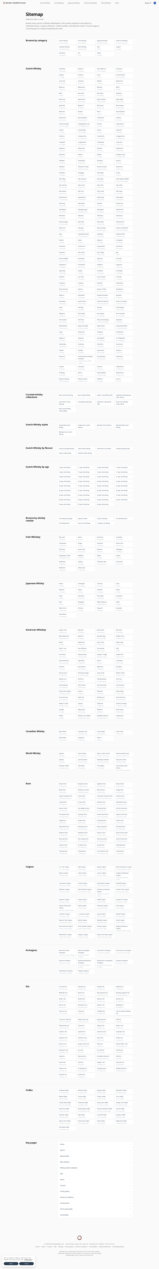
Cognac (118, 47)
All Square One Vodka (64, 1123)
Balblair (99, 81)
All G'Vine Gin (81, 1028)
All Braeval (81, 114)
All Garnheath (100, 175)
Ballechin (62, 87)
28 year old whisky (102, 486)
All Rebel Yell (81, 699)
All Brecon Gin (62, 1007)
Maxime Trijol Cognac (65, 920)
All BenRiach (119, 95)
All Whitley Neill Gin (121, 1071)
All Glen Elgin (100, 181)
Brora (98, 111)
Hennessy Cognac (102, 906)
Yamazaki (119, 608)
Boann (80, 537)
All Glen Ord (81, 193)
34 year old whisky (64, 495)
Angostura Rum (83, 784)
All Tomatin (62, 369)
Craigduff (62, 142)
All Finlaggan (81, 175)
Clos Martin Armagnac (104, 950)
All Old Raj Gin (119, 1052)
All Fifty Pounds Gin (64, 1028)
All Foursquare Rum (64, 817)
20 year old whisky (102, 477)
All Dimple (99, 157)
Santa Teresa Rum (121, 839)
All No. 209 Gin (101, 1052)
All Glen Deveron (82, 181)
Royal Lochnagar (83, 326)
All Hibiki (118, 592)
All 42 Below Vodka (64, 1092)
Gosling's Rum (82, 814)
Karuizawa (100, 596)
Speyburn (62, 338)
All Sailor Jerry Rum (102, 841)
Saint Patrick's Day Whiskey (64, 403)
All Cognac (119, 49)
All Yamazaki (119, 610)
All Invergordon (101, 248)
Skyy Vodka (81, 1115)
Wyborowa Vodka (121, 1121)
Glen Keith (100, 185)
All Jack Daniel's (82, 669)
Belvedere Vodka (121, 1090)
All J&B (118, 255)
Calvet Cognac (82, 873)
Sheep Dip (81, 332)
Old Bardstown (101, 679)
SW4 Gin (118, 1056)
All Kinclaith (119, 261)
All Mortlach (119, 297)
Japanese (74, 3)
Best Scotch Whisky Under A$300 (65, 410)
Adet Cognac (82, 867)
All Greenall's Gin (120, 1034)
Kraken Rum (82, 820)
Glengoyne (100, 209)
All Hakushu (62, 592)
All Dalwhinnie (119, 150)
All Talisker (62, 352)
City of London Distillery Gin (123, 1012)
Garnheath (100, 173)
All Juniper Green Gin (83, 1046)
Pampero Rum (63, 833)
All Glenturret (62, 230)
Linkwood (100, 271)
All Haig (61, 236)
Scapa (61, 332)
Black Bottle (119, 99)
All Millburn (62, 297)
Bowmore (62, 111)
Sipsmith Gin (120, 1062)
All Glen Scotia (100, 193)
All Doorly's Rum (63, 810)
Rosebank (119, 320)
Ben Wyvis (100, 93)
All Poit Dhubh (81, 316)
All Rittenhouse (101, 699)
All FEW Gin (119, 1022)
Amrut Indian (82, 753)
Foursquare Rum (64, 814)
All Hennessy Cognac (102, 908)
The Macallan (101, 356)
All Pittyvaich (62, 316)
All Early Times (101, 644)
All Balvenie (100, 89)
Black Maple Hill (64, 636)
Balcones (81, 630)
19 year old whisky (83, 477)
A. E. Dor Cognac (64, 867)
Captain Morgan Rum (65, 796)
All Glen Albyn (62, 181)
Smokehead (119, 332)
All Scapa (61, 334)
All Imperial (100, 242)
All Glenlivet (81, 218)
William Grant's (82, 379)
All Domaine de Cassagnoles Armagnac (104, 966)
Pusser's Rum (101, 833)
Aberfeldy (62, 69)
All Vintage (61, 712)
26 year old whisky (64, 486)
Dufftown (62, 160)
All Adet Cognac (82, 869)
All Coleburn (62, 138)
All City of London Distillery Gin (124, 1015)
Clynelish (119, 130)
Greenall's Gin (120, 1032)
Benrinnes (62, 99)
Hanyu (80, 590)
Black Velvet (62, 731)
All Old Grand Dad (101, 687)
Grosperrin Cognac (122, 899)
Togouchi (100, 608)
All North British (82, 304)
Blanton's (81, 636)
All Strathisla (81, 346)
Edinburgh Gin (101, 1019)
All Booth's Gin (62, 1001)
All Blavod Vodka (63, 1099)
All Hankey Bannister (83, 236)
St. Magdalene (120, 338)
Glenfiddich (62, 209)
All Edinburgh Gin (101, 1022)
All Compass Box (82, 138)
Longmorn (62, 283)
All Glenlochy (100, 218)
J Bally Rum (62, 820)
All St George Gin (82, 1071)
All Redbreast (62, 564)
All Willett (61, 718)
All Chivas (99, 132)
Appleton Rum (101, 784)
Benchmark (100, 630)
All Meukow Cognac (102, 922)
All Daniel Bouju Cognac (103, 885)
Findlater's (62, 173)
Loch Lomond (101, 277)
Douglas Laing (120, 154)
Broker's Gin (101, 1005)
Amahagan (81, 583)
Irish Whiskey (82, 41)
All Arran (99, 77)
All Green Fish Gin (101, 1034)
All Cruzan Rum (82, 804)
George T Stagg (102, 654)
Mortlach (119, 295)
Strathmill (100, 344)
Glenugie (81, 228)
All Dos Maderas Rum (83, 810)
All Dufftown (62, 163)
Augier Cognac (101, 867)
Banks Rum (62, 790)
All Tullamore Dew (101, 564)
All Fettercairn (119, 169)
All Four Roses (62, 657)
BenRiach (119, 93)
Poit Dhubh (81, 313)
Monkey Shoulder (102, 295)
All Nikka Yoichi (63, 610)
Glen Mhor (119, 185)
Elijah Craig (119, 642)
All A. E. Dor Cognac (64, 869)
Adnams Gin (82, 987)
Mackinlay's (119, 283)
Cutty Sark (119, 142)
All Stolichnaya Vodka (83, 1123)
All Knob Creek (101, 675)
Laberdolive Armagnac (66, 971)
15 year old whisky (83, 472)
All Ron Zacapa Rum (83, 841)
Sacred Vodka (120, 1109)
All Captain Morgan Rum (65, 798)
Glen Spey (119, 191)
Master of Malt (101, 289)
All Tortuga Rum (82, 853)
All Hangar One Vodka (121, 1105)
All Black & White (101, 102)
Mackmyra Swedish (103, 759)
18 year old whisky (64, 477)
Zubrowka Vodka (64, 1127)
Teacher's (119, 350)
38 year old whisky (64, 500)
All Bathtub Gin (120, 989)
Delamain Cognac (64, 889)
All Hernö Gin (100, 1040)
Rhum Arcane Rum (122, 833)
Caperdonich (120, 124)
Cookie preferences (105, 1247)
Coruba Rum (63, 802)
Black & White (101, 99)
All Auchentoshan (120, 77)
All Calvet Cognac (82, 875)
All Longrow (81, 285)
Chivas (99, 130)
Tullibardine (120, 366)
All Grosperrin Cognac (121, 902)
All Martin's (81, 291)
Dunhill (118, 160)
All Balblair (100, 83)
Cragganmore (120, 136)
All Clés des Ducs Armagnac (123, 953)
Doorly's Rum (63, 808)
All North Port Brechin (102, 304)
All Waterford (62, 570)
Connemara (62, 543)
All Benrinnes (62, 102)
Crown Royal (101, 731)
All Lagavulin (119, 267)
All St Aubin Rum (82, 847)
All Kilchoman (81, 261)
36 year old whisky (102, 495)
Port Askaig (100, 313)
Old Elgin (81, 307)
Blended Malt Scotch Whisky (122, 426)
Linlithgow (119, 271)
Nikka (118, 602)
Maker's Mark (120, 673)
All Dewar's (81, 157)
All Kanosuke (81, 598)
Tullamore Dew (101, 562)
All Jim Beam (119, 669)
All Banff (118, 89)
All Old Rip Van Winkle (64, 693)
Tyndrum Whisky (102, 518)
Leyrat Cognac (101, 914)
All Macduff (100, 285)
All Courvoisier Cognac (65, 885)
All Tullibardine (120, 369)
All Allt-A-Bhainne (101, 71)
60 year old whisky (102, 504)
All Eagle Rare (81, 644)
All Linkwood (100, 273)
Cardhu (61, 130)
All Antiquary (119, 71)
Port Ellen (81, 320)
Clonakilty (119, 537)
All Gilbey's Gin (101, 1028)
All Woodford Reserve (102, 718)
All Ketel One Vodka (64, 1111)
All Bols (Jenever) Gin (102, 995)
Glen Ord (81, 191)
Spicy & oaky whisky (65, 453)
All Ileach (80, 242)
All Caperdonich (120, 126)
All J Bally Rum (62, 823)
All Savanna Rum (63, 847)
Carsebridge (82, 130)
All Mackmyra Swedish (103, 762)
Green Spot (81, 549)
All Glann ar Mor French (103, 756)
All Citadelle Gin (101, 1013)
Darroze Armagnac (65, 960)
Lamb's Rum (120, 820)
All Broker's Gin (101, 1007)
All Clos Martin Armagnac (103, 953)
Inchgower (119, 240)
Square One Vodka (64, 1121)
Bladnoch (81, 105)
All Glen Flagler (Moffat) (122, 181)
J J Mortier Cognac (64, 914)
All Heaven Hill (120, 657)
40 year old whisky (102, 500)
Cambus (118, 118)
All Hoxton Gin (119, 1040)
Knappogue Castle (64, 555)
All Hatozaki (100, 592)
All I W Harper (119, 663)
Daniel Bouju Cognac (103, 883)
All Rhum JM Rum (63, 841)
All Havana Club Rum (121, 817)
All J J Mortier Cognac (64, 916)
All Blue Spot (62, 539)
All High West (81, 663)
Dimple (99, 154)
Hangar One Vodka (122, 1102)
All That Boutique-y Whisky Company (85, 362)
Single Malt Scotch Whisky (64, 426)
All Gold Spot (62, 552)
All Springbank (100, 340)
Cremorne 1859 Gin (65, 1019)
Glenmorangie (63, 222)
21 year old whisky (121, 477)
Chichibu (100, 583)
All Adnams (62, 756)
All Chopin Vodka (101, 1099)
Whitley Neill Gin (121, 1068)
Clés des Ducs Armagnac (123, 950)
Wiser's (99, 737)
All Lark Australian (82, 762)
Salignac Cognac (83, 934)
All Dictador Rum (101, 804)
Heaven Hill (119, 654)
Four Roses (62, 654)
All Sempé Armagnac (83, 973)
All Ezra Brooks (101, 651)
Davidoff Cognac (121, 883)
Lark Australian (82, 759)
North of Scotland (121, 301)
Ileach (80, 240)
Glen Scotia (100, 191)
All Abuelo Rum (63, 786)
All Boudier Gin (120, 1001)
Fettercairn (119, 167)
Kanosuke (81, 596)
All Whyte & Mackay (64, 381)
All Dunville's (100, 545)
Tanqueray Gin (101, 1068)
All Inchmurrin (81, 248)
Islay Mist (62, 252)
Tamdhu (80, 350)
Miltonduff (81, 295)
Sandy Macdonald (121, 326)
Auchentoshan (120, 75)
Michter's (81, 679)
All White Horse (120, 375)
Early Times (100, 642)
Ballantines (119, 81)
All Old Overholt (120, 687)
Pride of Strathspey (103, 320)
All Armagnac (62, 55)
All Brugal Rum (120, 792)
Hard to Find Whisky (84, 523)
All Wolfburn (100, 381)
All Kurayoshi (119, 598)
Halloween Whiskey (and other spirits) (123, 396)
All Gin (79, 55)
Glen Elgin (100, 179)
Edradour (62, 167)
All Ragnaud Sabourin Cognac (123, 931)
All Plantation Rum (82, 835)
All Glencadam (120, 199)
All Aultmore (81, 83)
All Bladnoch (81, 108)
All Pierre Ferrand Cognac (65, 928)
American (90, 3)
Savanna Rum (63, 845)
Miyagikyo (81, 602)
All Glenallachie (82, 199)
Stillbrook (100, 703)
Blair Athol (100, 105)
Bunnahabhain (82, 118)
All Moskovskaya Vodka (84, 1111)
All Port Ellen (81, 322)
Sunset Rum (101, 845)
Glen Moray (62, 191)
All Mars (61, 604)
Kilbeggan (119, 549)
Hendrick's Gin (82, 1038)
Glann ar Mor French (103, 753)
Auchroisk (62, 81)
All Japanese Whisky (102, 43)
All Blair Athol (100, 108)
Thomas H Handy (121, 703)
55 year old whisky (83, 504)
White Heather (101, 373)
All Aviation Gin (101, 989)
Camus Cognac (101, 873)
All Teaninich (62, 359)
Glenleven (62, 215)
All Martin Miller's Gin (121, 1046)
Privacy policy (69, 1247)
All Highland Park (120, 236)
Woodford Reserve (102, 716)
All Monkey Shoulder (102, 297)
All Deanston (62, 157)
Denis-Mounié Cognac (85, 889)
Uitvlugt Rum (120, 851)
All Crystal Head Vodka (65, 1105)
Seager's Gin (101, 1062)
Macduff (99, 283)
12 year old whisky (102, 467)
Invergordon (101, 246)
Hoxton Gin (119, 1038)
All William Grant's (82, 381)
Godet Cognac (101, 899)
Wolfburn (100, 379)
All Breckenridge (101, 638)
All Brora (99, 114)
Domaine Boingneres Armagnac (84, 962)
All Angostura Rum (83, 786)
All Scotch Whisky (63, 43)
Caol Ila (99, 124)
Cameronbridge (64, 124)
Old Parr (99, 307)
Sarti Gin (80, 1062)
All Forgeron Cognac (64, 902)
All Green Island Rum (102, 817)
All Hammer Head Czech (122, 756)
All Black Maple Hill (64, 638)
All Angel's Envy (63, 632)
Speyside (81, 338)
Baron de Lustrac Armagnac (64, 951)
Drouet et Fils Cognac (122, 889)
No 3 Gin (80, 1050)
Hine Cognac (120, 906)
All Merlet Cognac (82, 922)
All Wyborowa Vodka (121, 1123)
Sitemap (60, 1247)
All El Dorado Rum (101, 810)
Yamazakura (62, 614)
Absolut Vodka (82, 1090)
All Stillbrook (100, 706)
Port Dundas (63, 320)
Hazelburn (100, 234)
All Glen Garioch (63, 187)
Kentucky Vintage (83, 673)
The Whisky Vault (64, 523)
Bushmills (100, 537)
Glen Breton (62, 737)
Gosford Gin (81, 1032)
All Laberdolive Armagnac (65, 973)
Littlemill (61, 277)
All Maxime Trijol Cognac (65, 922)
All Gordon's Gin (63, 1034)
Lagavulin (119, 264)
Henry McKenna (64, 660)
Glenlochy (100, 215)
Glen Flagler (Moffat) (122, 179)
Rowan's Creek (63, 703)
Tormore (99, 366)
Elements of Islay (83, 167)
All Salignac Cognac (83, 937)
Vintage (61, 709)
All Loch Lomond (101, 279)
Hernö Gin (100, 1038)
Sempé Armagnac (83, 971)
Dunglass (100, 160)
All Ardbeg (61, 77)
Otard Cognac (120, 920)
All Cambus (119, 120)
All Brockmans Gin (82, 1007)
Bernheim (119, 630)
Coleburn (62, 136)
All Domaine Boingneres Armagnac (84, 966)
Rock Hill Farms (121, 697)
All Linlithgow (119, 273)
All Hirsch (99, 663)
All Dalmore (100, 150)
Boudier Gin (119, 999)
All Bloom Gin (81, 995)
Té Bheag (62, 373)
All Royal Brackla (63, 328)
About (43, 1247)
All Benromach (82, 102)
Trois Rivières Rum (102, 851)
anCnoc (118, 379)
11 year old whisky (83, 467)
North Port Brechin (103, 301)
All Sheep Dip (81, 334)
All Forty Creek (120, 734)
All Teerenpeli (81, 768)
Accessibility (93, 1247)
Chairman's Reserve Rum (105, 796)
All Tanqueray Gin (101, 1071)
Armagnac (62, 53)
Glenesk (99, 203)
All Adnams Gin (82, 989)
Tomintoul (81, 366)
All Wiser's (99, 740)
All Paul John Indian (121, 762)
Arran (99, 75)
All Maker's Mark (120, 675)
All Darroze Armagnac (64, 963)
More (117, 3)
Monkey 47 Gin (63, 1050)
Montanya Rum (82, 826)
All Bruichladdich (120, 114)
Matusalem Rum (64, 826)
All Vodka (99, 55)
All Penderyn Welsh (64, 768)
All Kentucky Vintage (83, 675)
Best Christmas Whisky (66, 395)
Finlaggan (81, 173)
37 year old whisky (121, 495)
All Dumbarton (81, 163)
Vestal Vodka (101, 1121)
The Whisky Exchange (65, 518)
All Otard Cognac (120, 922)
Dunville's (100, 543)
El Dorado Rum (101, 808)
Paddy (99, 555)
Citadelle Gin (101, 1011)
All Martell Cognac (121, 916)
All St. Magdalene (120, 340)
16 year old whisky (102, 472)
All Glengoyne (100, 212)
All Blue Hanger (120, 108)
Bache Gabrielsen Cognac (124, 867)
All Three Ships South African (123, 770)
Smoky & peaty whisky (123, 448)
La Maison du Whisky (103, 523)
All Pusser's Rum (101, 835)
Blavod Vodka (63, 1096)
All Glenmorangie (63, 224)
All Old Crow (119, 681)
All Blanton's (81, 638)
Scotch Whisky (63, 41)
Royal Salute (101, 326)
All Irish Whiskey (82, 43)
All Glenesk (100, 206)
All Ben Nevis (81, 95)
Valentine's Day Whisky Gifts (104, 403)
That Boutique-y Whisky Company (85, 358)
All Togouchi (100, 610)
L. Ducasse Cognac (84, 914)
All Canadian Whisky (64, 49)
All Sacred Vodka (120, 1111)
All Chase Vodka (82, 1099)
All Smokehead (120, 334)
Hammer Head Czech (122, 753)
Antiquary (119, 69)
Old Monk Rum (120, 826)
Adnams (61, 753)
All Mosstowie (62, 304)
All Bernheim (119, 632)
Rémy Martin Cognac (65, 934)
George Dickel (82, 654)
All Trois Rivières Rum (102, 853)
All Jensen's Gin (63, 1046)
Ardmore (80, 75)
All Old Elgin (81, 310)
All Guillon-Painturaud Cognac (66, 910)
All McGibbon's (120, 291)
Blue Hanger (120, 105)
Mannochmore (63, 289)
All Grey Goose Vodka (102, 1105)
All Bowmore (62, 114)
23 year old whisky (83, 481)
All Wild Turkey (120, 712)
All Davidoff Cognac (121, 885)
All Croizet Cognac (82, 885)
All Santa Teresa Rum (121, 841)
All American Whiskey (121, 43)
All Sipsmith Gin (120, 1064)
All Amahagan (81, 586)
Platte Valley (120, 691)
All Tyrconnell (119, 564)
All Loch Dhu (81, 279)
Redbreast (62, 562)
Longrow (80, 283)
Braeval (80, 111)
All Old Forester (82, 687)
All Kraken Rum (82, 823)
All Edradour (62, 169)
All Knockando (81, 267)
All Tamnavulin (101, 352)
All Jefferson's (100, 669)
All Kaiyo (61, 598)
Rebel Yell (81, 697)
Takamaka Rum (120, 845)
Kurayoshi (119, 596)
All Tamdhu (81, 352)
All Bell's (61, 95)
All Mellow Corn (63, 681)
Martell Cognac (121, 914)
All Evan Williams (82, 651)
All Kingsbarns (62, 267)
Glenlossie (119, 215)
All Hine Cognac (120, 908)
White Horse (120, 373)
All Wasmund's (82, 712)
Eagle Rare (81, 642)
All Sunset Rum (101, 847)
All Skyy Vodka (81, 1117)
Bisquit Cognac (63, 873)
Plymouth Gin (82, 1056)
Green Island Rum (102, 814)
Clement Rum (120, 796)
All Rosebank (119, 322)
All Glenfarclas (120, 206)
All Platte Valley (120, 693)
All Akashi (61, 586)
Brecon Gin (62, 1005)
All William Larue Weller (84, 718)
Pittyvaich (62, 313)
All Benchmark (101, 632)
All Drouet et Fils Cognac (122, 892)
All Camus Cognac (101, 875)
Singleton (100, 332)
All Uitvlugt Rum (120, 853)
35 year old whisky (83, 495)
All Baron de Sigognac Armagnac (83, 956)
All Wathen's (100, 712)
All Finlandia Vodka (83, 1105)
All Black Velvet (63, 734)
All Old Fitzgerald (63, 687)
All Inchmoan (62, 248)
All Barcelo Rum (101, 792)
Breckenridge (101, 636)
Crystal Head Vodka (65, 1102)
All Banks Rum (62, 792)
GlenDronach (63, 197)
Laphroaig (62, 271)
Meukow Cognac (102, 920)
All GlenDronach (63, 199)
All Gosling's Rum (82, 817)
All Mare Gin (100, 1046)
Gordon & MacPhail (122, 228)
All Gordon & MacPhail (122, 230)
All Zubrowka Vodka (64, 1129)
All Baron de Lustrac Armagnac (67, 955)
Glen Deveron (82, 179)
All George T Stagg (102, 657)
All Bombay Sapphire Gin (122, 995)
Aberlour (80, 69)
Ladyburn (100, 264)
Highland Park (120, 234)
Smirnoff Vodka (101, 1115)
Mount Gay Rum (102, 826)
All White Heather (101, 375)
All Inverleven (119, 248)
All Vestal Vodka (101, 1123)
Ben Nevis (81, 93)
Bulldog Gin (119, 1005)
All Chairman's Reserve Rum (104, 798)
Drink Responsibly (118, 1247)
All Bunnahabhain (82, 120)
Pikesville (100, 691)
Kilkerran (100, 258)
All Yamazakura (63, 616)
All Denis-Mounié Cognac (84, 892)
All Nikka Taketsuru (102, 604)
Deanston (62, 154)
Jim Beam (119, 667)
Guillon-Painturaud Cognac (65, 907)
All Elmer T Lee (63, 651)
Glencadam (119, 197)
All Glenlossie (119, 218)
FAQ (55, 1247)
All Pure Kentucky (63, 699)
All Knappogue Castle (64, 558)
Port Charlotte (120, 313)
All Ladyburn (100, 267)
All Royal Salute (101, 328)
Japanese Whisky (102, 41)
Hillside (61, 240)
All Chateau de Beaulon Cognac (122, 878)
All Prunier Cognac (102, 928)
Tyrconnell (119, 562)
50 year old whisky (64, 504)
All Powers (118, 558)
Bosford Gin (81, 999)
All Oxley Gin (62, 1058)
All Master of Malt (101, 291)
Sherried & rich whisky (104, 448)
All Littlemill (62, 279)
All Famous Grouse (102, 169)
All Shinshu (81, 610)
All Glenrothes (100, 224)
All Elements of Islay (83, 169)
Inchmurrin (81, 246)
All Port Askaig (100, 316)
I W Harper (119, 660)
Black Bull (62, 105)
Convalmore (100, 136)
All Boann (80, 539)
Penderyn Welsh (64, 766)
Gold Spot (62, 549)
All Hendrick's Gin (82, 1040)
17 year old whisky (121, 472)
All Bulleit (61, 644)
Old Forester (82, 685)
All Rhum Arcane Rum (121, 835)
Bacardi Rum (120, 784)
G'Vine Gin (81, 1025)
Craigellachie (82, 142)
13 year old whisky (121, 467)
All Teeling (80, 564)
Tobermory (119, 356)
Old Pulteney (120, 307)
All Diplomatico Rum (121, 804)
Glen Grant (81, 185)
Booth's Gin (62, 999)
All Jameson (100, 552)
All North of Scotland (121, 304)
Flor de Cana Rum (121, 808)
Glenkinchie (119, 209)
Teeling (80, 562)
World (106, 3)
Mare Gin (100, 1044)
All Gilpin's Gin (119, 1028)
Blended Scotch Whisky (104, 425)
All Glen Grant (81, 187)
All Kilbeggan (119, 552)
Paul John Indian (121, 759)
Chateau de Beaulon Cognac (122, 874)
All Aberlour (81, 71)
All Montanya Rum (82, 829)
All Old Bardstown (101, 681)
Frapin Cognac (82, 899)
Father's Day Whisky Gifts (105, 395)
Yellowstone (119, 716)
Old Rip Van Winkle (65, 691)
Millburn (61, 295)
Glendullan (81, 203)
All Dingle (80, 545)
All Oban (61, 310)
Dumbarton (81, 160)
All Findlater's (62, 175)
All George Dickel (82, 657)
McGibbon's (119, 289)
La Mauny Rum (101, 820)
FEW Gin (118, 1019)
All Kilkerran (100, 261)
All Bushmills (100, 539)
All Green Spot (81, 552)
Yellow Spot (81, 568)
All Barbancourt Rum (83, 792)
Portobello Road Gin (103, 1056)
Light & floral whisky (84, 448)
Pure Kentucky (63, 697)
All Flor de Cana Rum (121, 810)
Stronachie (119, 344)
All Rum (99, 49)
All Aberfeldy (62, 71)
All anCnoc (119, 381)
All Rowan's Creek (63, 706)
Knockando (81, 264)
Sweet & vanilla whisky (85, 453)
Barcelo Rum (101, 790)
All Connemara (63, 545)
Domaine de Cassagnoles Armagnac (105, 962)
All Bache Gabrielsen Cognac (123, 869)
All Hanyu (80, 592)
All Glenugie (81, 230)
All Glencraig (62, 206)
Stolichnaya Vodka (83, 1121)
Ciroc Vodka (119, 1096)
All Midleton (81, 558)
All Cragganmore (120, 138)
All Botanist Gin (101, 1001)
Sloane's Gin (63, 1068)
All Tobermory (119, 359)
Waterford (62, 568)
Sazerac (80, 703)
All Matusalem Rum (64, 829)
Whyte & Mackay (64, 379)
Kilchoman (81, 258)
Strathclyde (62, 344)
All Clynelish (119, 132)
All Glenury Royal (101, 230)
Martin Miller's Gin (122, 1044)
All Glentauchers (120, 224)
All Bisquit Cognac (63, 875)
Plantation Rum (83, 833)
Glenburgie (100, 197)
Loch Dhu (81, 277)
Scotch (45, 3)
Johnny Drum (63, 673)
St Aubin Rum (82, 845)
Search (37, 1247)
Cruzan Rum (82, 802)
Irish (59, 3)
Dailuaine (62, 148)
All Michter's (81, 681)
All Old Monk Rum (120, 829)
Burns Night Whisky (84, 395)
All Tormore (100, 369)
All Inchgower (119, 242)
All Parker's (81, 693)
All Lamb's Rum (120, 823)
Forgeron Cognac (64, 899)
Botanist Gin (101, 999)
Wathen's (100, 709)
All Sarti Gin (81, 1064)
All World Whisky (82, 49)
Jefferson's (100, 667)
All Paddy (99, 558)
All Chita (118, 586)
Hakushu (61, 590)
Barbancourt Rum (83, 790)
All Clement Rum (120, 798)
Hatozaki (99, 590)
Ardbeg (61, 75)
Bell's (60, 93)
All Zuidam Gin (81, 1077)
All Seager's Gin (101, 1064)
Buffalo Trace (120, 636)
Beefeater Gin (63, 993)
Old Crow (119, 679)
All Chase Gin (81, 1013)
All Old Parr (100, 310)
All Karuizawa (100, 598)
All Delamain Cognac (64, 892)
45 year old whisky (121, 500)
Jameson (99, 549)
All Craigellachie (82, 144)
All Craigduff (62, 144)
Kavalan (61, 759)
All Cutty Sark (119, 144)
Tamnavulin (100, 350)
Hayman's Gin (63, 1038)
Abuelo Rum (63, 784)
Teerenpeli (81, 766)
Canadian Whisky (64, 47)
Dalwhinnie (119, 148)
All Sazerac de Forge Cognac (104, 937)
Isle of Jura (81, 252)
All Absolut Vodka (82, 1092)
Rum (98, 47)
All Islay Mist (62, 255)
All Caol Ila (100, 126)
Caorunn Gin (63, 1011)
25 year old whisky (121, 481)
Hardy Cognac (82, 906)
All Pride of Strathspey (102, 322)
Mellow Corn (63, 679)
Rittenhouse (101, 697)
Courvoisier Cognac (65, 883)
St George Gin (82, 1068)
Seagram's (81, 737)
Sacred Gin (62, 1062)
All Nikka (118, 604)
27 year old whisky (83, 486)
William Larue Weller (84, 716)
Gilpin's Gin (119, 1025)
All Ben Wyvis (100, 95)
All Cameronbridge (64, 126)
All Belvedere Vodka (121, 1092)
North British (82, 301)
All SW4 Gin (119, 1058)
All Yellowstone (120, 718)
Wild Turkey (119, 709)
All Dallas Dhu (81, 150)
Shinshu (80, 608)
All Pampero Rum (63, 835)
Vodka (99, 53)
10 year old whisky (64, 467)
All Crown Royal (101, 734)
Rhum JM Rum (63, 839)
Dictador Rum (101, 802)
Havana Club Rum (121, 814)
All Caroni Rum (82, 798)
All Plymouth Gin (82, 1058)
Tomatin (61, 366)
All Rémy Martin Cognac (65, 937)
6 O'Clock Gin (63, 987)
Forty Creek (119, 731)
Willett (61, 716)
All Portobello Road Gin (103, 1058)
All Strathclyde (62, 346)
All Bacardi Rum (120, 786)
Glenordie (81, 222)
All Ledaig (80, 273)
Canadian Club (82, 731)
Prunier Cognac (102, 926)
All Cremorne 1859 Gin (65, 1022)
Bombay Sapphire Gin (123, 993)
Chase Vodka (82, 1096)
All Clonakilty (119, 539)
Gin (79, 53)
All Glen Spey (119, 193)
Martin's (80, 289)
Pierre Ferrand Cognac (66, 926)
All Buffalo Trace (120, 638)
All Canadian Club (82, 734)
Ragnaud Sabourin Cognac (122, 927)
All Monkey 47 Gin (63, 1052)
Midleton (81, 555)
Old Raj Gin (119, 1050)
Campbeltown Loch (84, 124)
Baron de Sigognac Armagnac (84, 951)
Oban (60, 307)
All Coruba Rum (63, 804)
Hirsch (99, 660)
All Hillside (61, 242)
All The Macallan (101, 359)
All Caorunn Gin (63, 1013)
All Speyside (81, 340)
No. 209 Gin (100, 1050)
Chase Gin (81, 1011)
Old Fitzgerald (63, 685)
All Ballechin (62, 89)
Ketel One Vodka (64, 1109)
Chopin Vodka (101, 1096)
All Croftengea (100, 144)
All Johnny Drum (63, 675)
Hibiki (118, 590)
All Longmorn (62, 285)
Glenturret (62, 228)
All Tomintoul (81, 369)
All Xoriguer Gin (63, 1077)
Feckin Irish (119, 543)
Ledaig (80, 271)
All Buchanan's (63, 120)
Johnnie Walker (63, 258)
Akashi (61, 583)
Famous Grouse (102, 167)
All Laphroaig (62, 273)
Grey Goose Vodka (102, 1102)
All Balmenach (81, 89)
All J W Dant (62, 669)
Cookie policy (28, 1259)
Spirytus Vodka (120, 1115)
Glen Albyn (62, 179)
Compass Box (82, 136)
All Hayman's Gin (63, 1040)
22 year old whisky (64, 481)
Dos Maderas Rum (83, 808)
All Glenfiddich (62, 212)
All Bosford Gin (82, 1001)
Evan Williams (82, 648)
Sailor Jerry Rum (102, 839)
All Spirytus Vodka (120, 1117)
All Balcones (81, 632)
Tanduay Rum (63, 851)
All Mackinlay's (120, 285)
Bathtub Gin (120, 987)
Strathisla (81, 344)
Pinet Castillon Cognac (85, 926)
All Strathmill (100, 346)
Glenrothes (100, 222)
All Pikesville (100, 693)
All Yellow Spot (81, 570)
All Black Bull (62, 108)
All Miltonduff (81, 297)
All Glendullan (81, 206)
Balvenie (99, 87)
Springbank (100, 338)
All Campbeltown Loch (83, 126)
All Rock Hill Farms (121, 699)
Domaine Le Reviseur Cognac (103, 890)
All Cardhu (61, 132)
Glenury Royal (101, 228)
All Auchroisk (62, 83)
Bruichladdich (120, 111)
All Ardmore (81, 77)
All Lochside (119, 279)
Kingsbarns (62, 264)
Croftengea (100, 142)
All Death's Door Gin (83, 1022)
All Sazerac (81, 706)
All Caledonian (100, 120)
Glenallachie (82, 197)
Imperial (99, 240)
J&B (117, 252)
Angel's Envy (63, 630)
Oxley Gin (62, 1056)
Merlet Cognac (82, 920)
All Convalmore (101, 138)
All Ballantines (119, 83)
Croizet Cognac (82, 883)
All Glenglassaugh (82, 212)
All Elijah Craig (119, 644)
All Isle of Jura (81, 255)
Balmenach (81, 87)
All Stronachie (119, 346)
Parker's (80, 691)
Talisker (61, 350)
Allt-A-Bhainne (101, 69)
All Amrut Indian (82, 756)
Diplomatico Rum (121, 802)
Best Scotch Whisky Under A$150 (122, 403)
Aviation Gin (101, 987)
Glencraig (62, 203)
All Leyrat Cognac (101, 916)
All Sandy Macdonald (121, 328)
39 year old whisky (83, 500)
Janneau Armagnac (122, 960)
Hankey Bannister (83, 234)
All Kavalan (62, 762)
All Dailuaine (62, 150)
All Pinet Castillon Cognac (84, 928)
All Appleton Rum (101, 786)
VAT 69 (80, 373)
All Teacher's (119, 352)
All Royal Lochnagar (83, 328)
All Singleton (100, 334)
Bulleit (61, 642)
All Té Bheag (62, 375)
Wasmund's (81, 709)
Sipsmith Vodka (63, 1115)
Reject (11, 1263)
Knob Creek (100, 673)
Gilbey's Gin (100, 1025)
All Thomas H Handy (121, 706)
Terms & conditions (81, 1247)
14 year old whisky (64, 472)
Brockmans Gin (82, 1005)
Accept (26, 1263)
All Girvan (118, 175)
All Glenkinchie (120, 212)
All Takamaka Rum (121, 847)
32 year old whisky (102, 490)
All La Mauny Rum (101, 823)
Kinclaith (119, 258)
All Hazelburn (100, 236)
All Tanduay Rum (63, 853)
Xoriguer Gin (63, 1074)
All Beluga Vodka (101, 1092)
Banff (117, 87)
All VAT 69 (80, 375)
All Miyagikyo (81, 604)
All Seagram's (81, 740)
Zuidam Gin (81, 1074)
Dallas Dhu (81, 148)
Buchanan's (62, 118)
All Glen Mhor (119, 187)
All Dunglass (100, 163)
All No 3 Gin (81, 1052)
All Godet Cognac (101, 902)
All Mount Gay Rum (102, 829)
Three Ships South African (121, 767)
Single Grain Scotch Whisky (84, 426)
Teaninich (62, 356)
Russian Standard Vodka (104, 1109)
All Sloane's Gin (63, 1071)
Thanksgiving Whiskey (85, 402)
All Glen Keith (100, 187)
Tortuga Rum (82, 851)
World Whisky (82, 47)
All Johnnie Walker (63, 261)
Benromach (81, 99)
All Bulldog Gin (120, 1007)
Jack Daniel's (82, 667)
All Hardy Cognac (82, 908)
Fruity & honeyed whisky (66, 448)
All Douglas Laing (120, 157)
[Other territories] (154, 3)
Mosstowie (62, 301)
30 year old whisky (64, 490)
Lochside (119, 277)
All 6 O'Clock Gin (63, 989)
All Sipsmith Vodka (63, 1117)
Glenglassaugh (82, 209)
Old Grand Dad (101, 685)
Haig (60, 234)
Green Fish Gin (101, 1032)
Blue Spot (62, 537)
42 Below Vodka (64, 1090)
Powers (118, 555)
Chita (117, 583)
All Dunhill (118, 163)
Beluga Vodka (101, 1090)
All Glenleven (62, 218)
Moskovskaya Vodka (84, 1109)
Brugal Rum (119, 790)
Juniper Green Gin (83, 1044)
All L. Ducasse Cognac (83, 916)
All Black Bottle (120, 102)
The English (100, 766)
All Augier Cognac (101, 869)
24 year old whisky (102, 481)
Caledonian (100, 118)
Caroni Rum (81, 796)
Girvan (118, 173)
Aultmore (81, 81)
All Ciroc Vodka (120, 1099)
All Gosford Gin (82, 1034)
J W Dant (61, 667)
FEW (117, 648)
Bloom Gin (81, 993)
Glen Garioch (63, 185)
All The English (101, 768)
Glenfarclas (119, 203)
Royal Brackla (63, 326)
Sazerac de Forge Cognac (105, 934)
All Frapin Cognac (82, 902)
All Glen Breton (63, 740)
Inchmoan (62, 246)
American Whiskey (121, 41)
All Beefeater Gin (63, 995)
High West (81, 660)
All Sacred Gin (62, 1064)
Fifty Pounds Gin (64, 1025)
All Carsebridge (82, 132)
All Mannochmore (63, 291)
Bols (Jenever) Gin (102, 993)
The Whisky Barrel (121, 518)
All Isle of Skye (100, 255)
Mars (60, 602)
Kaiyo (60, 596)
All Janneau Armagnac (121, 963)
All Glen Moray (63, 193)
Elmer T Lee (62, 648)
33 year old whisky (121, 490)
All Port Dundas (63, 322)
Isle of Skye (100, 252)
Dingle (80, 543)
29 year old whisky (121, 486)
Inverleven (119, 246)
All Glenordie (81, 224)
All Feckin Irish (119, 545)
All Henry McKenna (64, 663)
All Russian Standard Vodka (104, 1111)
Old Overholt (120, 685)
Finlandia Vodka (83, 1102)
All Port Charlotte (120, 316)
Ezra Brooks (100, 648)
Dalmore (99, 148)
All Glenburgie (100, 199)
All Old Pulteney (120, 310)
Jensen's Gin (63, 1044)
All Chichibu (100, 586)
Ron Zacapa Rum (83, 839)
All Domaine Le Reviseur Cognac (103, 895)
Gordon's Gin (63, 1032)
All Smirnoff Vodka (101, 1117)
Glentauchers (120, 222)
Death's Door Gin (83, 1019)
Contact (49, 1247)
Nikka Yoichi (62, 608)
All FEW (118, 651)
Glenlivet (80, 215)
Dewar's (80, 154)
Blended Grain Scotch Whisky (65, 433)
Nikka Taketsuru (102, 602)
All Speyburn (62, 340)
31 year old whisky (83, 490)
